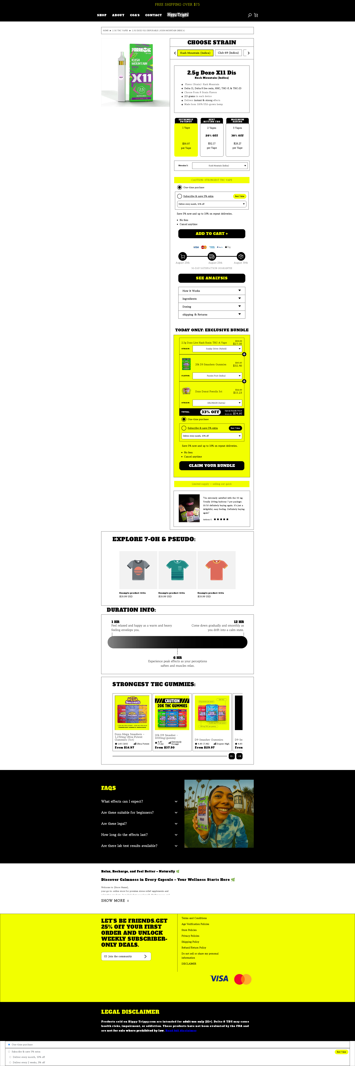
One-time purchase (193, 187)
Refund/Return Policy (194, 947)
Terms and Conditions (194, 918)
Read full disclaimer (181, 1030)
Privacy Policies (190, 936)
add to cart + (212, 233)
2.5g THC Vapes (120, 30)
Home (105, 30)
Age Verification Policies (195, 924)
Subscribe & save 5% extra (198, 196)
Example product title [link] (132, 593)
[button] (211, 291)
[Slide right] (239, 756)
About (118, 15)
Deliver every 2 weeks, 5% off (29, 1062)
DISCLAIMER (189, 963)
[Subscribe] (145, 956)
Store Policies (189, 930)
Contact (153, 15)
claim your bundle (212, 465)
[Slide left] (232, 756)
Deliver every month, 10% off (29, 1057)
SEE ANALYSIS (212, 278)
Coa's (135, 15)
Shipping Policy (190, 941)
